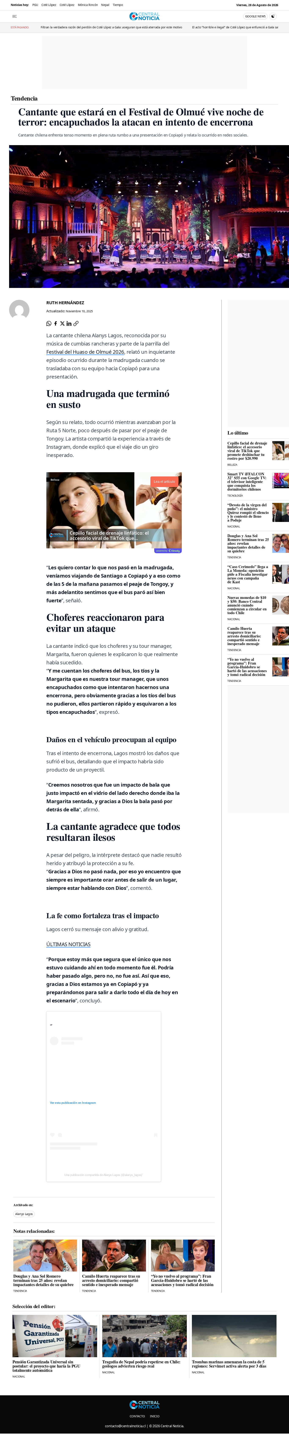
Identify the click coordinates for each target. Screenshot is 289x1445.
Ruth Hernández (65, 303)
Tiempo (118, 5)
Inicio (154, 1416)
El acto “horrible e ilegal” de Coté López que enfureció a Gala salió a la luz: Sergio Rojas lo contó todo (176, 27)
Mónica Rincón (88, 5)
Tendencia (24, 98)
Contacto (137, 1416)
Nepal (105, 5)
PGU (35, 5)
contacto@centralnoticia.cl (125, 1426)
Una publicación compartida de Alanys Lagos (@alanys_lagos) (103, 1175)
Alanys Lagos (24, 1214)
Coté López (48, 5)
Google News (255, 16)
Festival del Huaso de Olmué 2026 (85, 351)
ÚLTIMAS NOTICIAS (68, 944)
